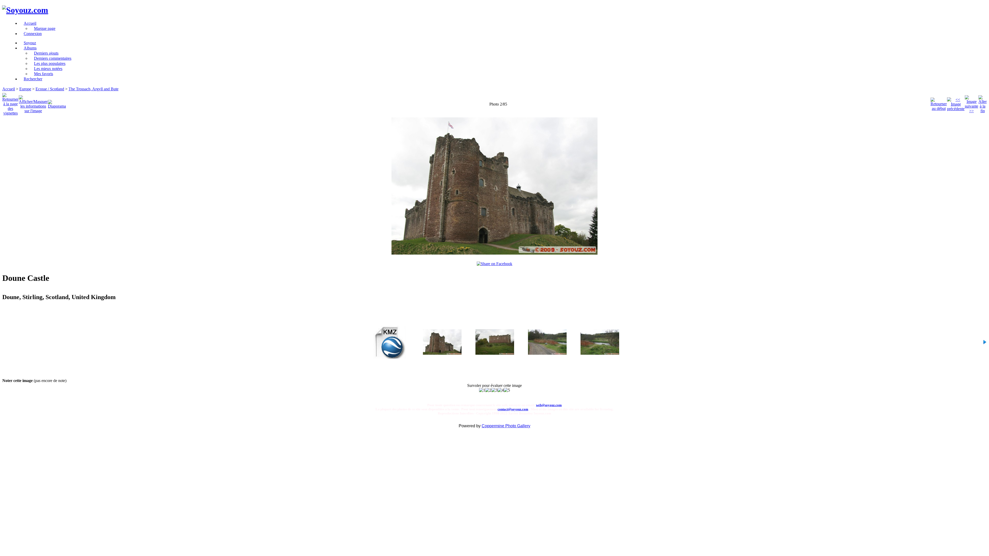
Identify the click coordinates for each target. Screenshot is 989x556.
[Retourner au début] (939, 103)
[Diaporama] (57, 103)
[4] (501, 390)
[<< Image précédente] (956, 103)
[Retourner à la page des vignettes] (10, 103)
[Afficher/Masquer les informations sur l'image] (33, 103)
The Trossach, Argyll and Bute (93, 89)
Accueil (8, 89)
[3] (494, 390)
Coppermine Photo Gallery (506, 426)
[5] (507, 390)
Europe (25, 89)
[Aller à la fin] (982, 103)
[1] (482, 390)
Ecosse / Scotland (50, 89)
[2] (488, 390)
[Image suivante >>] (971, 103)
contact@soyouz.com (513, 409)
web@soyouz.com (549, 405)
